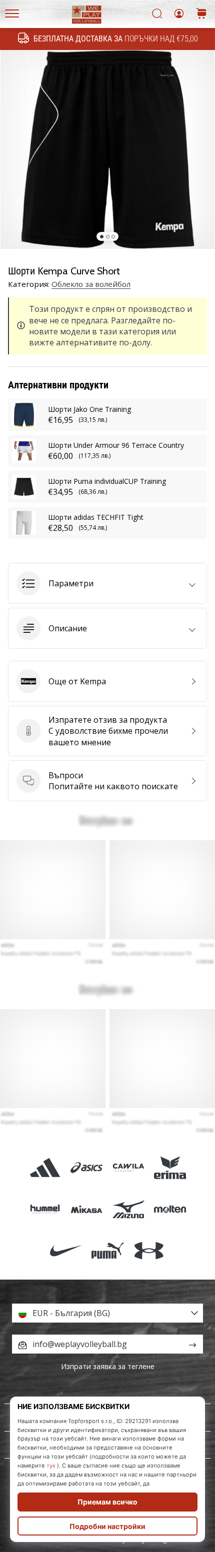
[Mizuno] (128, 1209)
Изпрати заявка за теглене (107, 1366)
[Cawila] (128, 1167)
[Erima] (169, 1167)
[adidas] (45, 1167)
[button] (107, 583)
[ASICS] (87, 1167)
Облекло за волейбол (91, 284)
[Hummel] (45, 1209)
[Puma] (107, 1251)
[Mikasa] (87, 1209)
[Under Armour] (149, 1251)
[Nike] (65, 1251)
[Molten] (169, 1209)
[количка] (201, 14)
